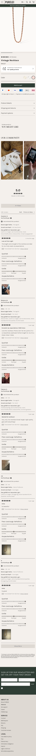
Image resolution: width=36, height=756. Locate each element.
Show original (24, 248)
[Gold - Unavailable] (25, 77)
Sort (20, 212)
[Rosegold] (33, 77)
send (32, 684)
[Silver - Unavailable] (29, 77)
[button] (8, 57)
